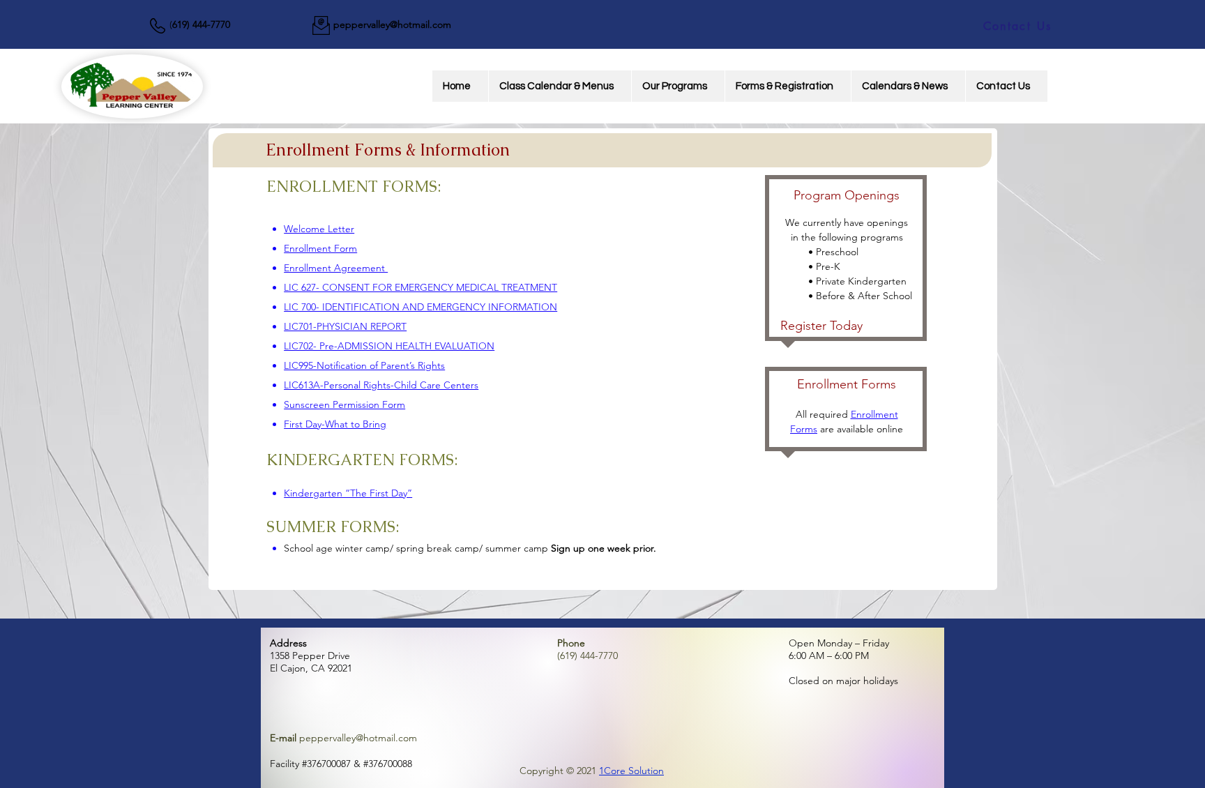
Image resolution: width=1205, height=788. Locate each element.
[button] (678, 86)
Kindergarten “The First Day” (348, 493)
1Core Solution (631, 770)
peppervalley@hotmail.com (392, 24)
